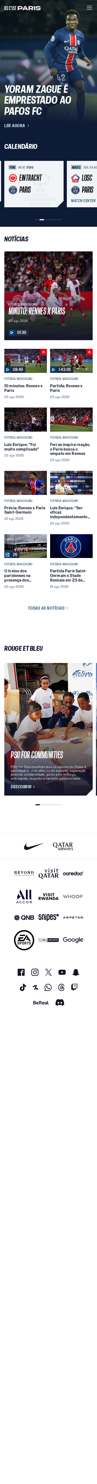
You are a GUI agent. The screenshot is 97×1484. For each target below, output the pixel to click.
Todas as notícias (46, 608)
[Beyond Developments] (24, 873)
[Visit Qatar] (49, 873)
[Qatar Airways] (63, 846)
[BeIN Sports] (49, 940)
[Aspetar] (73, 917)
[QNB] (24, 917)
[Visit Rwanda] (49, 896)
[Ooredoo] (73, 873)
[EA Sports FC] (24, 940)
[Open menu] (89, 7)
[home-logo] (22, 7)
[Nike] (34, 846)
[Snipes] (49, 917)
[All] (24, 896)
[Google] (73, 940)
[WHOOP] (73, 896)
